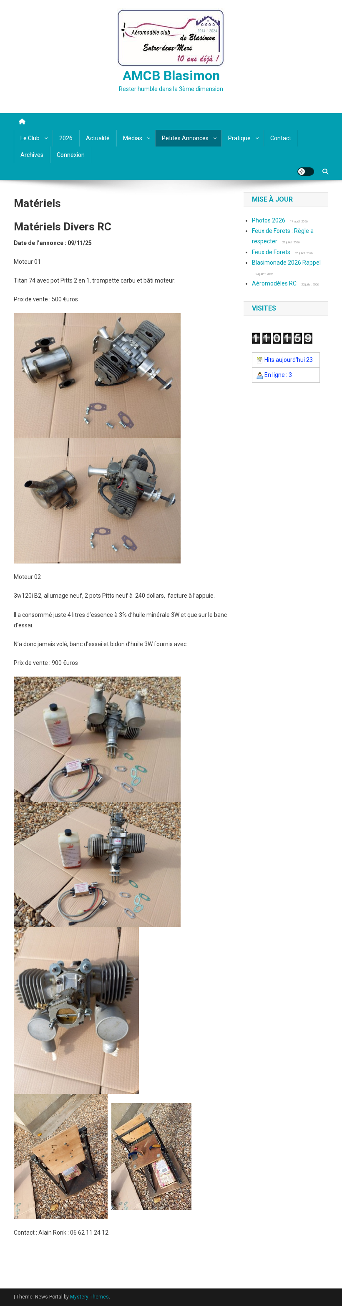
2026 (66, 138)
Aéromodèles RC (274, 283)
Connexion (71, 155)
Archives (31, 155)
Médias (132, 138)
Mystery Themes (89, 1297)
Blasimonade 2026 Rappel (286, 262)
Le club (30, 138)
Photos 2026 (268, 220)
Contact (280, 138)
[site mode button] (305, 171)
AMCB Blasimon (171, 75)
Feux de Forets (271, 252)
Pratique (239, 138)
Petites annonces (185, 138)
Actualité (98, 138)
